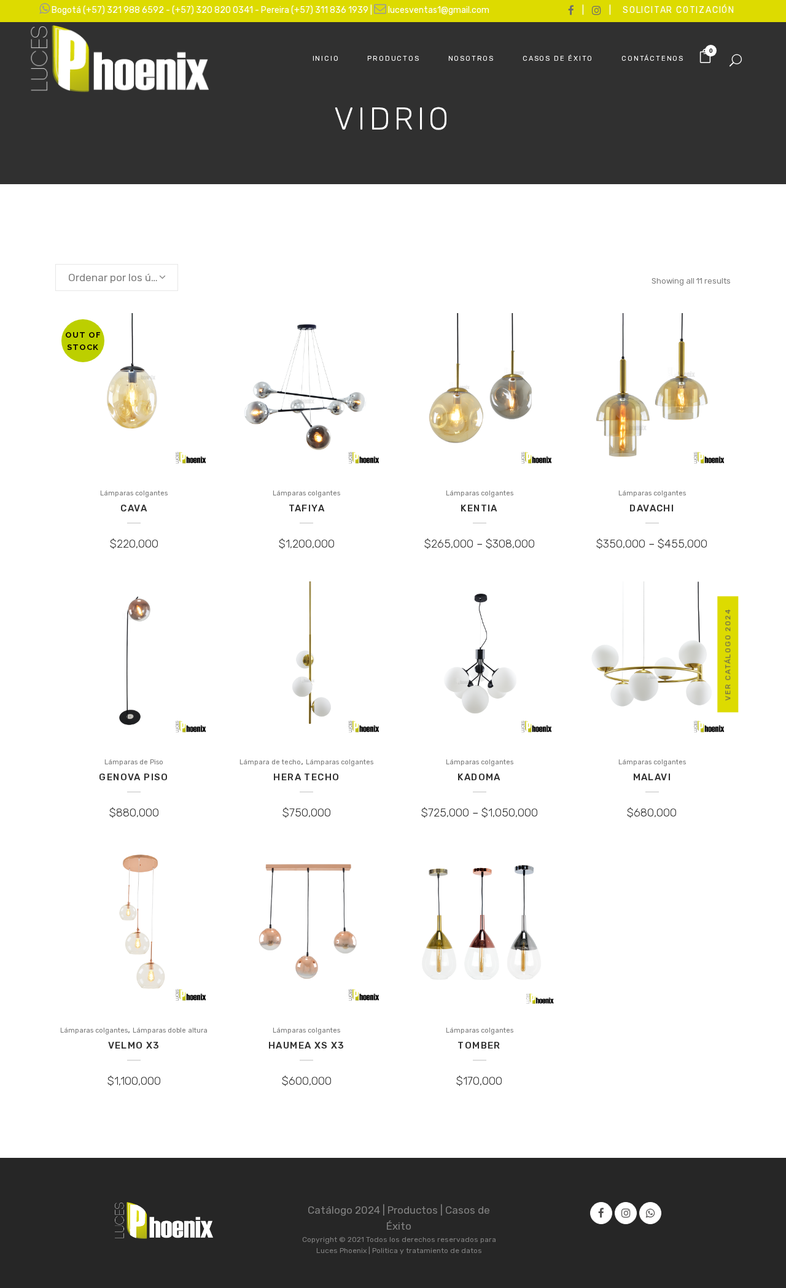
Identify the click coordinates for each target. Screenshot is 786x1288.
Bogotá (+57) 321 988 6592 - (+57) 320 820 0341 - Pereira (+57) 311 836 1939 (211, 10)
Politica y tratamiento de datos (427, 1250)
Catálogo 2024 (345, 1210)
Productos (413, 1210)
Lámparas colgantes (134, 493)
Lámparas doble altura (170, 1030)
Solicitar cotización (679, 10)
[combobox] (116, 277)
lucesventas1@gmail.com (438, 10)
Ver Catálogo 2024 (728, 654)
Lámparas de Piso (133, 762)
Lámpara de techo (270, 762)
